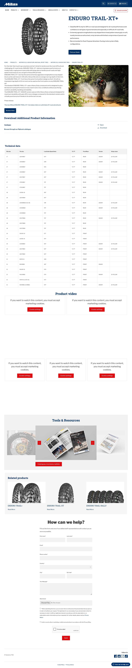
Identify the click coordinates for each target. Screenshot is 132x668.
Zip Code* (69, 572)
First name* (43, 536)
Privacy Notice (70, 664)
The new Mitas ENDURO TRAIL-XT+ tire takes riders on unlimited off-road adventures (32, 105)
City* (41, 572)
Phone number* (44, 554)
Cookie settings (35, 309)
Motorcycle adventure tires (60, 62)
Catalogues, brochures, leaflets (49, 464)
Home (6, 62)
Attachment (43, 598)
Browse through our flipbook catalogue (17, 129)
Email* (41, 545)
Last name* (70, 536)
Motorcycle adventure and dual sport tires (33, 62)
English (123, 3)
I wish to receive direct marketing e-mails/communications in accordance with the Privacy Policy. (66, 622)
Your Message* (43, 581)
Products (13, 62)
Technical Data (10, 110)
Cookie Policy (60, 664)
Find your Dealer (75, 52)
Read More (11, 509)
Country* (42, 563)
